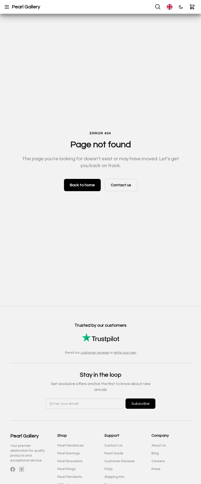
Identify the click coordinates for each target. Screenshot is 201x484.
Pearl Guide (113, 453)
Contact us (121, 185)
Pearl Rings (66, 469)
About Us (158, 445)
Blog (155, 453)
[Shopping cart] (192, 7)
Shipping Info (114, 477)
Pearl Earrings (68, 453)
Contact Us (113, 445)
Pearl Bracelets (69, 461)
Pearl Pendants (69, 477)
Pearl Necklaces (70, 445)
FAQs (108, 469)
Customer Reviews (119, 461)
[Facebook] (12, 469)
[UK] (170, 7)
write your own (125, 352)
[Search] (158, 7)
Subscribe (140, 404)
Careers (158, 461)
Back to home (82, 185)
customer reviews (95, 352)
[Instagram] (21, 469)
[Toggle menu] (7, 7)
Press (155, 469)
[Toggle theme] (180, 6)
